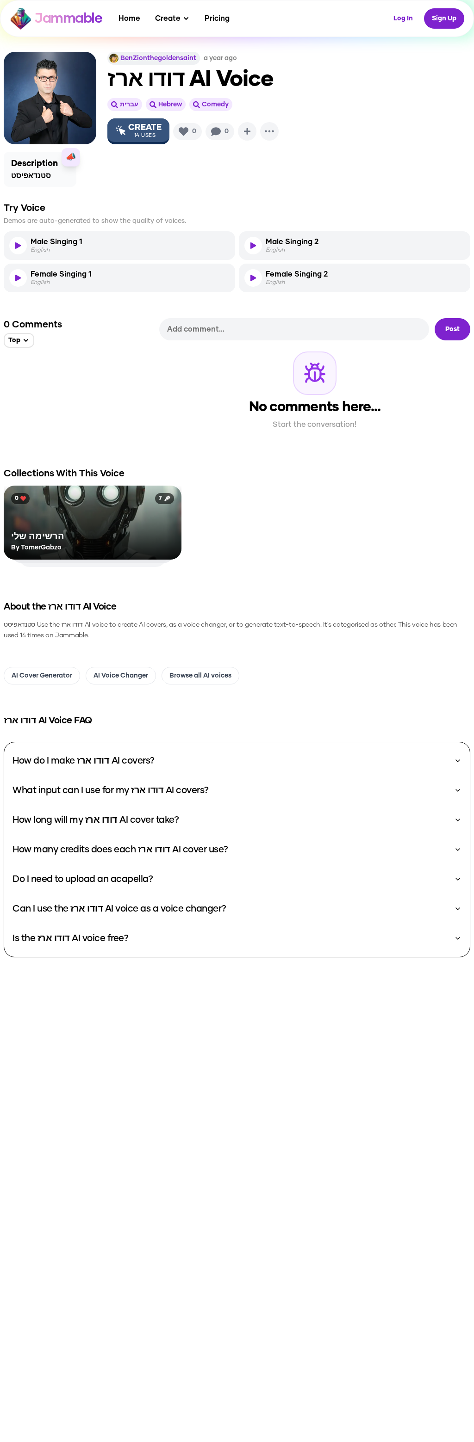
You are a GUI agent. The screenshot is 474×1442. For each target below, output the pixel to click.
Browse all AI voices (200, 675)
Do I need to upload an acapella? (82, 879)
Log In (403, 18)
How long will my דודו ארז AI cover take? (95, 820)
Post (452, 329)
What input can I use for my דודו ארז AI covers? (110, 790)
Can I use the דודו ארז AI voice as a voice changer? (119, 908)
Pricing (217, 18)
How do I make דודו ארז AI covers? (83, 760)
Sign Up (444, 18)
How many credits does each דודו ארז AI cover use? (120, 849)
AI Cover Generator (42, 675)
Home (129, 18)
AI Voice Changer (121, 675)
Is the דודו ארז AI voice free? (70, 938)
